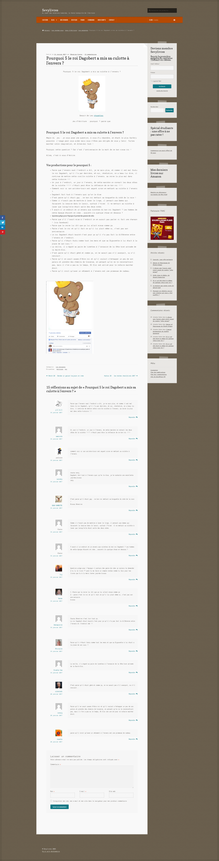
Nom (52, 791)
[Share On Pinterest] (2, 232)
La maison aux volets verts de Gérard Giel (163, 287)
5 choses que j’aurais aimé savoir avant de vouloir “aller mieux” (163, 270)
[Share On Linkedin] (2, 227)
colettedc (58, 691)
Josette (59, 739)
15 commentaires (91, 54)
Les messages (83, 30)
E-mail (83, 791)
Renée (60, 598)
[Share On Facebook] (2, 217)
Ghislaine (58, 649)
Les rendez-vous (58, 30)
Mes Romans (64, 20)
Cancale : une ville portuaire (163, 260)
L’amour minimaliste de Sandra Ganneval (162, 331)
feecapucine (58, 625)
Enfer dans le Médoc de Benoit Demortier (161, 276)
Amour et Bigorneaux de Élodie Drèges (161, 264)
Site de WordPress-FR (158, 377)
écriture (60, 369)
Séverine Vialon (76, 54)
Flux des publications (158, 372)
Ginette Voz (58, 670)
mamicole (59, 436)
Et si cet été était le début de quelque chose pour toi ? (162, 282)
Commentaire (55, 764)
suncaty (59, 479)
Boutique (74, 20)
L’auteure (45, 20)
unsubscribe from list (162, 91)
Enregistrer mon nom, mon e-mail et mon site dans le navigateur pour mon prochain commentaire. (90, 801)
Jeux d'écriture (71, 30)
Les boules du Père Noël (159, 195)
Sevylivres (50, 10)
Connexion (154, 370)
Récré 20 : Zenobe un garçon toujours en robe (66, 376)
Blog (52, 20)
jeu (66, 369)
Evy (61, 574)
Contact (112, 20)
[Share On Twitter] (2, 222)
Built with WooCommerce (51, 851)
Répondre (132, 417)
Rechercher (154, 107)
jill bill (58, 410)
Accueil (47, 30)
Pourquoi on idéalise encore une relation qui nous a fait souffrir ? (162, 293)
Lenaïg (60, 713)
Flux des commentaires (159, 374)
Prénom (153, 73)
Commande (91, 20)
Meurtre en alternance (158, 192)
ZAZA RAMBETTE (57, 505)
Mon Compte (102, 20)
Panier (83, 20)
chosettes (98, 116)
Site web (112, 791)
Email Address (155, 64)
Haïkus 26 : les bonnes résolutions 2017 (119, 376)
